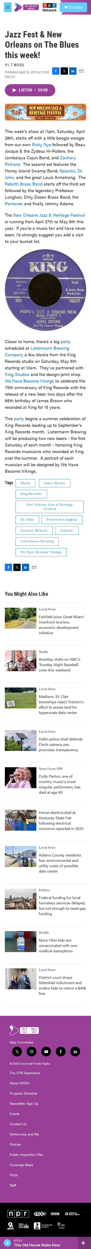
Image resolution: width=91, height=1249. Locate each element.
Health (44, 933)
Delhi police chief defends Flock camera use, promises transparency (61, 744)
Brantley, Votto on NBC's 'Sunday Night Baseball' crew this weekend (59, 664)
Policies (15, 1144)
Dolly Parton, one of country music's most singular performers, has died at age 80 (60, 784)
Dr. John (27, 520)
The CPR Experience (25, 1073)
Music (25, 483)
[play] (7, 1242)
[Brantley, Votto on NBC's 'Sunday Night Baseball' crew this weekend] (20, 660)
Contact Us (18, 1124)
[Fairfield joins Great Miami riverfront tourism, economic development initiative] (20, 618)
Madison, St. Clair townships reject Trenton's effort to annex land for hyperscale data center (61, 704)
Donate (75, 7)
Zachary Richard (34, 531)
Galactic (67, 171)
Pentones (14, 203)
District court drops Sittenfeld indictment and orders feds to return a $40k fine (62, 985)
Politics (44, 890)
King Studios (17, 374)
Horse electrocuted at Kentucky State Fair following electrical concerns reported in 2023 (61, 820)
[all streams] (84, 1243)
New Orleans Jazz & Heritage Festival (49, 215)
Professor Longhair (62, 520)
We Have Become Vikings (29, 381)
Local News (47, 609)
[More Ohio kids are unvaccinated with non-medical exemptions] (20, 941)
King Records (31, 494)
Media (43, 652)
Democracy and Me (24, 1134)
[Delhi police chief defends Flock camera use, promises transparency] (20, 740)
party (66, 341)
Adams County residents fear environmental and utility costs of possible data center (60, 863)
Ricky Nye (41, 144)
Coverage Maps (21, 1165)
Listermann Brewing (37, 541)
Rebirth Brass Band (23, 184)
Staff (13, 1185)
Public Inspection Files (26, 1155)
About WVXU (19, 1083)
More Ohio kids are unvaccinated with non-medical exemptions (59, 945)
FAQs (14, 1175)
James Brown (54, 483)
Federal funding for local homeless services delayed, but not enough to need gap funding (62, 905)
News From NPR (51, 769)
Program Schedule (23, 1093)
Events (15, 1114)
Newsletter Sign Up (24, 1104)
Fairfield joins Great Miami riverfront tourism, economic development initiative (61, 624)
